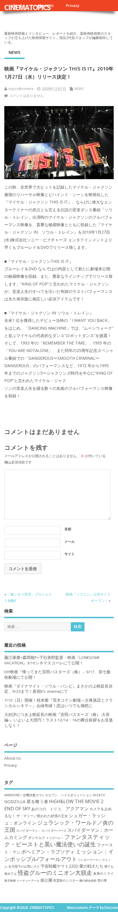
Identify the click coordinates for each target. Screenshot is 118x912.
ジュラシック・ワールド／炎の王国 (58, 826)
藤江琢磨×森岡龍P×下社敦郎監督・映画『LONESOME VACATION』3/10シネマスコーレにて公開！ (52, 660)
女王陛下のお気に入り (24, 866)
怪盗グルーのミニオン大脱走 (55, 872)
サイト (69, 553)
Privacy (72, 5)
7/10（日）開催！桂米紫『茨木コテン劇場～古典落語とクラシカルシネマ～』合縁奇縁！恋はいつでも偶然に (58, 703)
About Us (12, 758)
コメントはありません (26, 95)
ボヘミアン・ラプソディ (48, 851)
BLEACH (99, 795)
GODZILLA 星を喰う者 (26, 801)
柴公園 (46, 880)
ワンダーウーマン (89, 860)
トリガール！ (54, 838)
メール (69, 541)
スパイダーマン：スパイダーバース (41, 830)
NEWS (14, 52)
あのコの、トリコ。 (48, 809)
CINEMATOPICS (27, 7)
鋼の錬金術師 (88, 880)
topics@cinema (21, 88)
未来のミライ (103, 873)
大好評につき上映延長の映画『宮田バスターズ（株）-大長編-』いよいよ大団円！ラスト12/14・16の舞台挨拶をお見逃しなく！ (58, 720)
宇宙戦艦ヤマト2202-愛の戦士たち (72, 866)
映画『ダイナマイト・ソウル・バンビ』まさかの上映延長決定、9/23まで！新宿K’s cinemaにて (58, 689)
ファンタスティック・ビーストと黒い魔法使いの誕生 (57, 840)
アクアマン (77, 808)
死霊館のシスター (65, 880)
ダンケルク (36, 837)
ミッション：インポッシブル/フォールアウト (59, 855)
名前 (67, 529)
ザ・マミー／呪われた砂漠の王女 (42, 815)
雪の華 (102, 880)
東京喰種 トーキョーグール (22, 880)
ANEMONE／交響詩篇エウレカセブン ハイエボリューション (48, 795)
